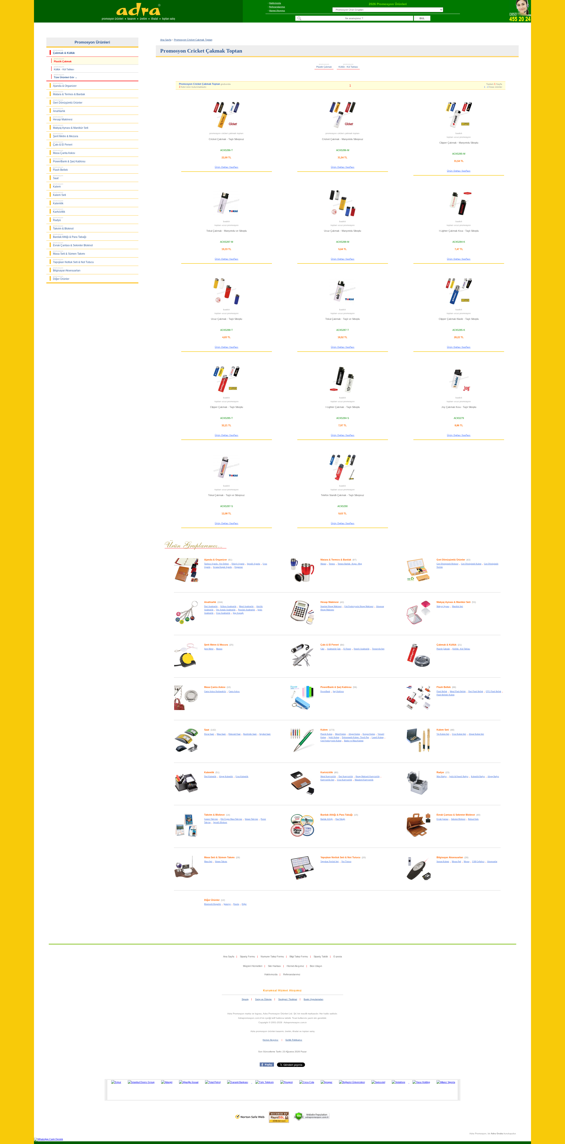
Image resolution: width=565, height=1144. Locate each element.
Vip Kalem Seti (443, 734)
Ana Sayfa (165, 39)
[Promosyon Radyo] (418, 794)
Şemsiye (227, 904)
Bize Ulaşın (316, 966)
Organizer (238, 567)
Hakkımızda (275, 3)
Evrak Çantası (442, 819)
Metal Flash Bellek (458, 691)
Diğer (244, 904)
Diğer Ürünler (212, 900)
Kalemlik (209, 772)
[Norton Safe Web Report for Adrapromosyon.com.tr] (250, 1120)
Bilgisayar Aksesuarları (450, 857)
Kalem (324, 729)
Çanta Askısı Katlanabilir (215, 691)
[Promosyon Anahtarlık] (186, 624)
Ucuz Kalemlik (241, 776)
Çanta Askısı (234, 691)
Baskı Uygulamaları (313, 999)
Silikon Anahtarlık (228, 606)
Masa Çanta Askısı (214, 687)
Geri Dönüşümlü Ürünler (451, 559)
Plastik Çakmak (443, 649)
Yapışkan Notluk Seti (329, 861)
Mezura (219, 649)
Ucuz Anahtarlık (223, 613)
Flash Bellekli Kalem (445, 695)
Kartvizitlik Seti (327, 780)
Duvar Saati (209, 734)
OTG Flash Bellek (493, 691)
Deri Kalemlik (210, 776)
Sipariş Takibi (321, 956)
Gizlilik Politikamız (293, 1040)
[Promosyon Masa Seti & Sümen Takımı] (186, 879)
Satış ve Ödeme (263, 999)
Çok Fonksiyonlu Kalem (330, 741)
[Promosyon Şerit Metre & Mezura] (186, 666)
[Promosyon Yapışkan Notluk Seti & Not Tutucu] (302, 879)
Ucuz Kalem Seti (459, 734)
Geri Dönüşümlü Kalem (471, 564)
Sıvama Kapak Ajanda (222, 567)
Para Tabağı (340, 819)
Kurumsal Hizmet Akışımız (282, 990)
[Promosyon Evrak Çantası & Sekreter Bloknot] (418, 836)
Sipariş (245, 999)
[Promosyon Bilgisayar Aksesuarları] (418, 879)
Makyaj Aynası (443, 606)
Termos (332, 564)
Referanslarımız (277, 7)
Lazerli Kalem (378, 737)
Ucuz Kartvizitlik (344, 780)
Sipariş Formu (247, 956)
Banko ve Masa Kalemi (353, 741)
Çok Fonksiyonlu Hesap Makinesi (358, 606)
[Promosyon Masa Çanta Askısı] (186, 709)
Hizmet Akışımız (277, 10)
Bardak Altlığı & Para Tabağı (336, 814)
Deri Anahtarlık (211, 606)
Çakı (322, 649)
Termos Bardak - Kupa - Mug (350, 564)
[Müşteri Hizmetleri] (520, 21)
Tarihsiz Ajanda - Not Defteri (216, 564)
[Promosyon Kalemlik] (186, 794)
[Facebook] (267, 1065)
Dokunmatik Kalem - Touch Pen (355, 737)
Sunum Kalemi (443, 861)
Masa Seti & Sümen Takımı (219, 857)
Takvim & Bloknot (214, 814)
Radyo (440, 772)
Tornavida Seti (378, 649)
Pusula (236, 904)
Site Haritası (274, 966)
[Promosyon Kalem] (302, 751)
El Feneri (347, 649)
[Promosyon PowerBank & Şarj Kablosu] (302, 709)
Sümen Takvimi (251, 819)
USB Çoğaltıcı (478, 861)
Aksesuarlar (492, 861)
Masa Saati (221, 734)
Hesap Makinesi (329, 602)
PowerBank (325, 691)
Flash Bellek (444, 687)
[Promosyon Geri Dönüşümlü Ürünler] (418, 581)
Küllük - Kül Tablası (461, 649)
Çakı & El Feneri (329, 644)
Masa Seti (208, 861)
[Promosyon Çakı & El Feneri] (302, 666)
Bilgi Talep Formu (299, 956)
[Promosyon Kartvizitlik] (302, 794)
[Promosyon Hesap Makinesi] (302, 624)
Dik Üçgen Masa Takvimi (231, 819)
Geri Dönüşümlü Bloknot (447, 564)
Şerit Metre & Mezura (216, 644)
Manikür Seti (457, 606)
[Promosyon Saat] (186, 751)
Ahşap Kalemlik (226, 776)
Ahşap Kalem (354, 734)
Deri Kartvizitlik (346, 776)
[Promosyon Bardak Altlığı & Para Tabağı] (302, 836)
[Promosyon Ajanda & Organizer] (186, 581)
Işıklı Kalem (334, 737)
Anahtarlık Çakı (334, 649)
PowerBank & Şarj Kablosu (336, 687)
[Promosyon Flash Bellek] (418, 709)
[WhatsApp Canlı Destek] (48, 1139)
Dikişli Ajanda (238, 564)
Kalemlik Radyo (478, 776)
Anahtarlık (210, 602)
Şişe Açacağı (238, 613)
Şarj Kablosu (338, 691)
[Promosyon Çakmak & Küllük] (418, 666)
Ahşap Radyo (493, 776)
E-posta (337, 956)
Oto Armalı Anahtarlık (225, 610)
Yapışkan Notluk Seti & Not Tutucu (340, 857)
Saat (206, 729)
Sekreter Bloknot (458, 819)
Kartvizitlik (326, 772)
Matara (323, 564)
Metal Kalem (340, 734)
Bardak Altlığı (326, 819)
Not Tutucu (346, 861)
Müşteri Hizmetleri (252, 966)
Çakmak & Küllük (446, 644)
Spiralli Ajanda (253, 564)
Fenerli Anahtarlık (361, 649)
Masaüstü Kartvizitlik (364, 780)
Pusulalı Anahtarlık (246, 610)
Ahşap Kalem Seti (476, 734)
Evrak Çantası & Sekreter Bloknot (456, 814)
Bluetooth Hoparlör (212, 904)
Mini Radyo (442, 776)
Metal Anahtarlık (246, 606)
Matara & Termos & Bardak (335, 559)
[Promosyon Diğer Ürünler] (186, 922)
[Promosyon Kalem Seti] (418, 751)
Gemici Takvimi (211, 819)
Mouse (466, 861)
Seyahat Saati (265, 734)
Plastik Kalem (326, 734)
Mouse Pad (456, 861)
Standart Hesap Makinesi (331, 606)
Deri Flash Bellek (475, 691)
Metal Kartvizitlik (328, 776)
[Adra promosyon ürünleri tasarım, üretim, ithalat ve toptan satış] (138, 21)
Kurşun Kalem (369, 734)
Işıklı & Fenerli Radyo (458, 776)
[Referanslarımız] (282, 1090)
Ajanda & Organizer (215, 559)
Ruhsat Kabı (473, 819)
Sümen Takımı (221, 861)
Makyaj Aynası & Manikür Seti (454, 602)
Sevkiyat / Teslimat (287, 999)
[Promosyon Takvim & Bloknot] (186, 836)
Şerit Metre (208, 649)
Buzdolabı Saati (250, 734)
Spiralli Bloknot (220, 822)
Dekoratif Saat (234, 734)
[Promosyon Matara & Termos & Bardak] (302, 581)
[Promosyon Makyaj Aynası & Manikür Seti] (418, 624)
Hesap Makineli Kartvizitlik (368, 776)
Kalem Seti (443, 729)
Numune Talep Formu (272, 956)
